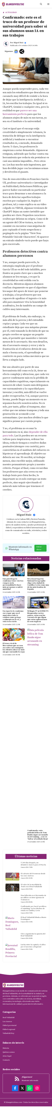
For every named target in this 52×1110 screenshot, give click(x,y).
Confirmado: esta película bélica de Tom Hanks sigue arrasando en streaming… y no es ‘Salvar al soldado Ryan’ (37, 834)
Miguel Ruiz (18, 43)
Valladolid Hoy (8, 1033)
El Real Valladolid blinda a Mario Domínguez (33, 918)
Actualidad (11, 12)
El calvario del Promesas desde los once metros (33, 875)
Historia (6, 1048)
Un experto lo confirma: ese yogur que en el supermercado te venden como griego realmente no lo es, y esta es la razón (13, 616)
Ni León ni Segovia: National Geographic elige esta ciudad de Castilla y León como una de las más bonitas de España (38, 584)
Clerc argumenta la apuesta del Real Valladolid (33, 935)
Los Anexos (7, 1021)
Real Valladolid (8, 1017)
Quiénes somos (9, 1052)
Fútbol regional (9, 1029)
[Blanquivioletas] (13, 4)
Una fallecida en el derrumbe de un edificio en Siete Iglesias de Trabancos (33, 897)
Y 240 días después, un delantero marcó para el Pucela (33, 864)
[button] (41, 4)
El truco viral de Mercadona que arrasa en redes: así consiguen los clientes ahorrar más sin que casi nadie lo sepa (14, 647)
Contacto (6, 1060)
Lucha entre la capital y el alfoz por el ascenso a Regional (33, 946)
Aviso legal (7, 1056)
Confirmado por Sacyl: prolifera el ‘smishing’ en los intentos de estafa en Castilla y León (33, 908)
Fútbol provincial (9, 1025)
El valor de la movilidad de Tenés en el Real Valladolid (31, 885)
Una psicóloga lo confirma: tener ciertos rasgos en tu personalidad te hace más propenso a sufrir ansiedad (13, 584)
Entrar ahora (39, 548)
